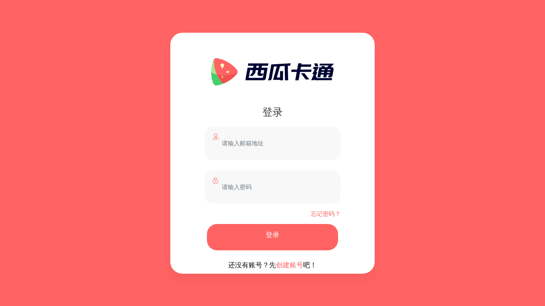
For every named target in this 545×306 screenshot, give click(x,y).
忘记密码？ (326, 213)
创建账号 (289, 264)
